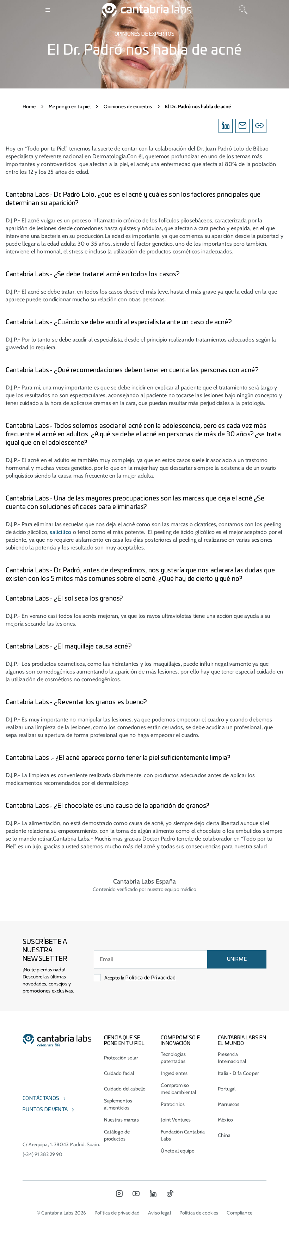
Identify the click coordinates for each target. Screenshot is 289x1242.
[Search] (243, 10)
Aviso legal (159, 1213)
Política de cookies (199, 1213)
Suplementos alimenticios (118, 1104)
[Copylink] (259, 126)
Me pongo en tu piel (70, 106)
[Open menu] (48, 10)
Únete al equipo (178, 1151)
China (224, 1135)
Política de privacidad (117, 1213)
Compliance (239, 1213)
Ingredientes (174, 1073)
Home (29, 106)
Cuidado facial (119, 1073)
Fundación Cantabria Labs (183, 1135)
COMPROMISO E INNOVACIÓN (180, 1040)
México (225, 1120)
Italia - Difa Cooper (238, 1073)
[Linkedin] (226, 126)
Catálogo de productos (117, 1135)
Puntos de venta (45, 1109)
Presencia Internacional (232, 1057)
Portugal (226, 1089)
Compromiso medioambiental (178, 1088)
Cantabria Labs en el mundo (242, 1040)
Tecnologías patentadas (173, 1057)
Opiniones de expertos (128, 106)
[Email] (242, 126)
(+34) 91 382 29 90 (43, 1154)
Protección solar (121, 1058)
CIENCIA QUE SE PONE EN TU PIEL (124, 1040)
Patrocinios (173, 1104)
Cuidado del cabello (125, 1089)
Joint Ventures (176, 1120)
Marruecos (228, 1104)
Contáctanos (41, 1098)
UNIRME (237, 959)
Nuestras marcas (121, 1120)
